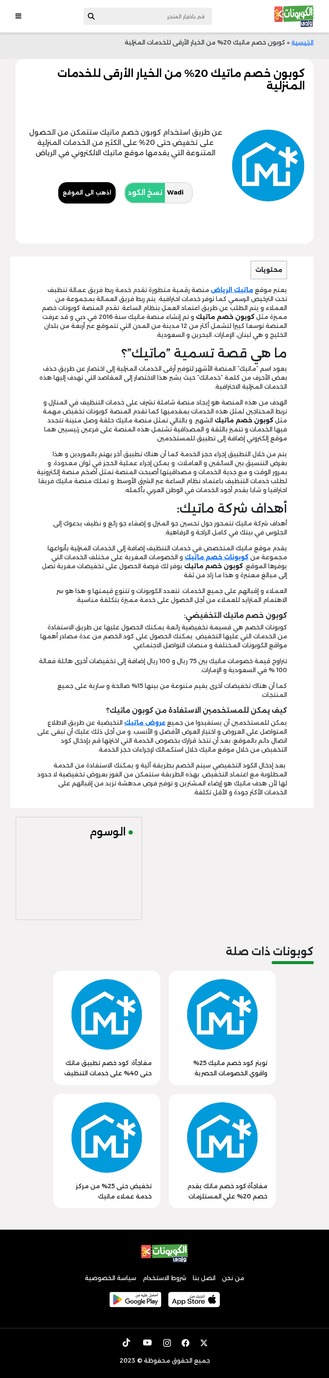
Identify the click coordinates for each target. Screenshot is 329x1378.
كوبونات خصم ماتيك (216, 557)
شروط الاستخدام (164, 1278)
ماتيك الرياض (232, 290)
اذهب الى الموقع (87, 192)
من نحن (233, 1278)
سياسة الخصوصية (110, 1278)
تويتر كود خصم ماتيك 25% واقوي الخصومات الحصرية (230, 1068)
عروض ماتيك (144, 722)
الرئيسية (302, 42)
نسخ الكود (145, 193)
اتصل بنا (204, 1278)
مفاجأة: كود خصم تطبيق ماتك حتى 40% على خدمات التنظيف (108, 1068)
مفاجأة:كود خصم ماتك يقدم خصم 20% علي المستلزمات (227, 1191)
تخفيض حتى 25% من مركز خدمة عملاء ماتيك (114, 1191)
